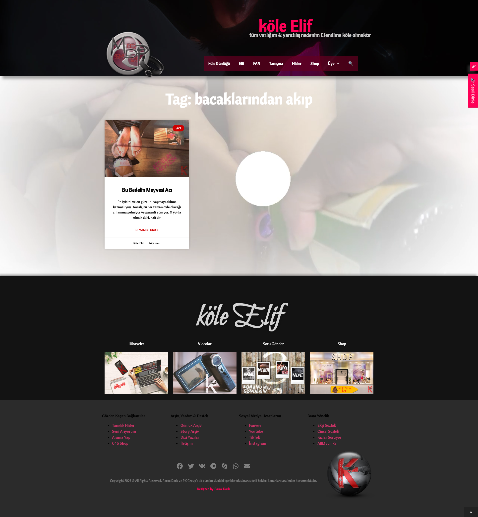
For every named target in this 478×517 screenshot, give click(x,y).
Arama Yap (121, 437)
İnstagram (257, 443)
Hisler (296, 63)
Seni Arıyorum (124, 431)
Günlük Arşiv (191, 425)
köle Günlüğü (219, 63)
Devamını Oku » (146, 230)
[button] (179, 466)
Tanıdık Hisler (123, 425)
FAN (256, 63)
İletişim (186, 443)
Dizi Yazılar (189, 437)
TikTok (254, 437)
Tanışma (276, 63)
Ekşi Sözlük (326, 425)
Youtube (256, 431)
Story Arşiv (189, 431)
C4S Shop (120, 443)
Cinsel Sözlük (328, 431)
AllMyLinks (326, 443)
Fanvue (255, 425)
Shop (314, 63)
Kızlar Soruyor (329, 437)
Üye (331, 63)
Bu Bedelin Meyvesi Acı (147, 190)
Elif (241, 63)
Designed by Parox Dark (213, 489)
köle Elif (285, 25)
